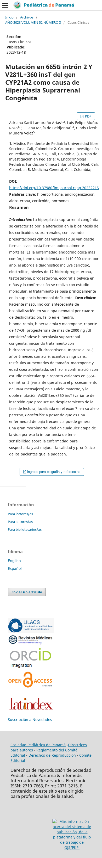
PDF (87, 116)
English (14, 560)
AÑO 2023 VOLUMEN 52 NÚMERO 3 (33, 22)
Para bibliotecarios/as (25, 529)
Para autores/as (20, 521)
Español (15, 568)
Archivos (26, 17)
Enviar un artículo (27, 592)
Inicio (9, 17)
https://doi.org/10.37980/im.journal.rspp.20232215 (54, 187)
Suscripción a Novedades (30, 719)
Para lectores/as (20, 513)
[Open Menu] (5, 5)
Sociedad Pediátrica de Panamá (38, 744)
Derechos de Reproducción (52, 755)
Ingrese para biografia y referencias (53, 472)
